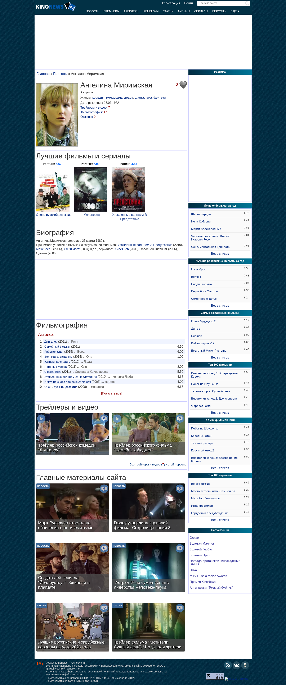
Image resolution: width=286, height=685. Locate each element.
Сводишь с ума (201, 284)
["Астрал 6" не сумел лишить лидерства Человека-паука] (148, 568)
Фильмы (184, 11)
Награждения (220, 530)
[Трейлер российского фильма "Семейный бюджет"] (148, 434)
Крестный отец (201, 435)
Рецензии (150, 11)
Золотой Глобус (201, 549)
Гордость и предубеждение (210, 513)
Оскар (194, 537)
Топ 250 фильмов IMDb (220, 420)
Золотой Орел (200, 555)
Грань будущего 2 (203, 321)
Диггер (195, 328)
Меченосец (92, 214)
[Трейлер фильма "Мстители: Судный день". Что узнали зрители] (148, 628)
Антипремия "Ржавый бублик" (211, 587)
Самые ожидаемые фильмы (220, 312)
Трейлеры (131, 11)
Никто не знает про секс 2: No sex (67, 381)
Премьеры (111, 11)
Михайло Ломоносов (205, 498)
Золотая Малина (202, 543)
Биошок (196, 336)
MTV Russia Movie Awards (208, 576)
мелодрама (114, 97)
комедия (98, 97)
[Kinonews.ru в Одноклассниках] (245, 665)
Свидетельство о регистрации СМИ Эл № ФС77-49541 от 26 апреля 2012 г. (91, 678)
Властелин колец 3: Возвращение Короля (214, 374)
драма (128, 97)
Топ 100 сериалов (220, 475)
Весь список (220, 253)
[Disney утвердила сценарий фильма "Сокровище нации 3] (148, 508)
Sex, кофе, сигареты (58, 356)
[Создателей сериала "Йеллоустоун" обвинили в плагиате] (72, 568)
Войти (188, 3)
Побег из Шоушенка (204, 384)
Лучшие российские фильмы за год (220, 260)
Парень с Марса (55, 366)
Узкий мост (72, 249)
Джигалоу (50, 341)
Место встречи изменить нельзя (213, 491)
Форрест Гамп (201, 405)
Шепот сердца (201, 214)
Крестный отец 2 (202, 450)
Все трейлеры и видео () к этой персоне (158, 464)
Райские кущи (53, 351)
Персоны (219, 11)
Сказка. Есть (52, 371)
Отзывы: (87, 116)
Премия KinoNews (203, 581)
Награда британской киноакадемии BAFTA (215, 562)
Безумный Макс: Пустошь (208, 350)
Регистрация (171, 3)
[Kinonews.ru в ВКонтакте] (237, 665)
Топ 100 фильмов (220, 364)
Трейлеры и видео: (95, 107)
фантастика (143, 97)
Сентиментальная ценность (210, 246)
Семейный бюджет (57, 346)
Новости (92, 11)
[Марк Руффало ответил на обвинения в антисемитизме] (72, 508)
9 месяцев (121, 249)
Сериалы (201, 11)
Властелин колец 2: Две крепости (214, 398)
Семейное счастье (204, 298)
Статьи (168, 11)
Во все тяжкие (200, 483)
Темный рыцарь (202, 443)
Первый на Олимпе (204, 291)
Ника (193, 570)
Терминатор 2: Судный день (210, 391)
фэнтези (159, 97)
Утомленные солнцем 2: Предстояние (129, 217)
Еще (234, 11)
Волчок (196, 276)
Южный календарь (57, 361)
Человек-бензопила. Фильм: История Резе (210, 237)
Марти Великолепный (206, 228)
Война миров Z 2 (202, 343)
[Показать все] (111, 393)
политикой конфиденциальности (122, 671)
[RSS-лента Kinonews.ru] (228, 665)
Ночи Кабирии (201, 221)
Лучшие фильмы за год (220, 205)
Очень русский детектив (53, 214)
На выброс (198, 269)
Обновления (78, 662)
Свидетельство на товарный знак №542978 (72, 681)
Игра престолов (202, 505)
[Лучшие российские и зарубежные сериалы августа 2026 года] (72, 628)
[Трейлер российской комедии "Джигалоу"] (72, 434)
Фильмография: (93, 112)
